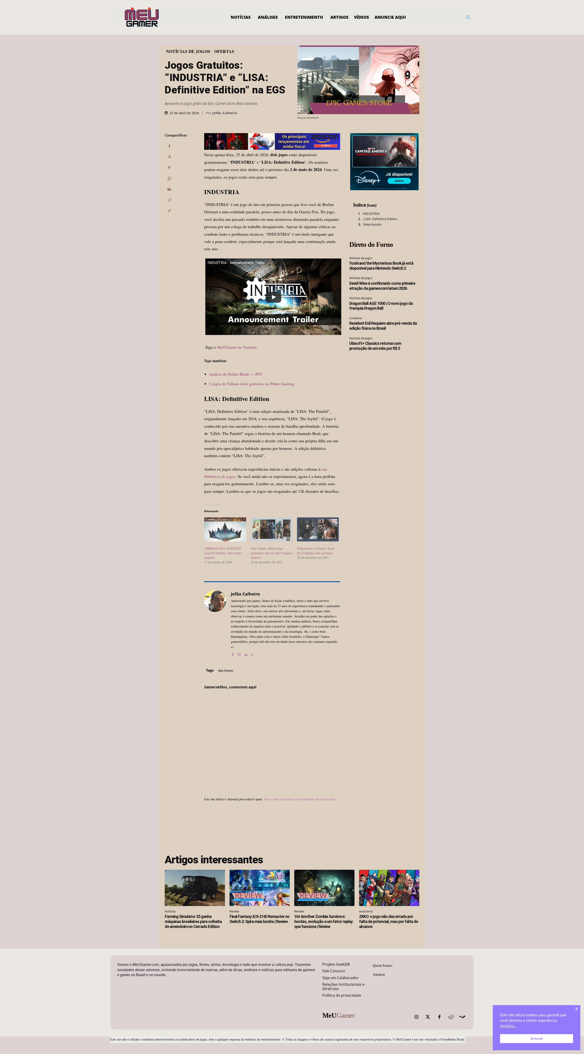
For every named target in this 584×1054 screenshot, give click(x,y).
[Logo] (142, 17)
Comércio (355, 318)
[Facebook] (169, 146)
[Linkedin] (169, 189)
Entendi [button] (537, 1038)
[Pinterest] (169, 167)
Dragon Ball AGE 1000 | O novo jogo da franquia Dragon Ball (381, 306)
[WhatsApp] (169, 178)
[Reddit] (450, 1017)
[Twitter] (428, 1017)
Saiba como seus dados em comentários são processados (299, 799)
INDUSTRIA (371, 214)
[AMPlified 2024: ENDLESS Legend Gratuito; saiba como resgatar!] (225, 529)
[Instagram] (239, 653)
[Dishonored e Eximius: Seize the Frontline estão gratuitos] (318, 529)
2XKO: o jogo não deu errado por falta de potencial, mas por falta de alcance (388, 921)
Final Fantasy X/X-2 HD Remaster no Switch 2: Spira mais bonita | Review (259, 919)
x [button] (576, 1008)
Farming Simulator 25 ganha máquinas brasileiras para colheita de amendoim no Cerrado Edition (193, 921)
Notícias (170, 911)
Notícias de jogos (188, 51)
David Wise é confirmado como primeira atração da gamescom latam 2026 (382, 286)
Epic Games (225, 670)
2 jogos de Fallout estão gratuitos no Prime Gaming (251, 383)
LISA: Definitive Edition (380, 219)
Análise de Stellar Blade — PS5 (235, 374)
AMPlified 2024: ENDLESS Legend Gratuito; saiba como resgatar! (223, 553)
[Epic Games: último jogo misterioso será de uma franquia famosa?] (271, 529)
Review (234, 911)
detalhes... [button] (508, 1026)
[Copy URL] (169, 210)
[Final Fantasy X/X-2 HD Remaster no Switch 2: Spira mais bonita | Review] (259, 888)
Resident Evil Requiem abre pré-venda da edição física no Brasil (383, 326)
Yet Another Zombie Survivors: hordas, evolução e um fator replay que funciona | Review (323, 921)
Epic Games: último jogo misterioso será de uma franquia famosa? (271, 553)
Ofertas (224, 51)
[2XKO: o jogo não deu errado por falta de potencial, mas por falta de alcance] (389, 888)
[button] (468, 17)
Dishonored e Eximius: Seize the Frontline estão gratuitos (315, 550)
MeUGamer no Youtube (237, 347)
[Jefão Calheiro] (215, 623)
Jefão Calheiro (224, 113)
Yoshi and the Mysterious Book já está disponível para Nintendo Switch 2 (381, 266)
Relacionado (372, 224)
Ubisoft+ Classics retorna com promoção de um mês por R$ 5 (375, 346)
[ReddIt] (169, 200)
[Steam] (462, 1017)
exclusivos (366, 911)
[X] (169, 157)
